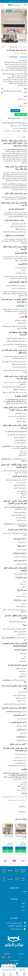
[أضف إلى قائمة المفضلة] (17, 825)
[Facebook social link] (21, 131)
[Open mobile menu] (1, 5)
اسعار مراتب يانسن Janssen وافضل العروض (14, 796)
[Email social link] (18, 131)
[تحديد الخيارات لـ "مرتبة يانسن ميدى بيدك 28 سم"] (20, 848)
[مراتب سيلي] (5, 861)
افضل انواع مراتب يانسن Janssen (16, 800)
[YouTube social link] (11, 964)
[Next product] (2, 47)
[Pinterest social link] (16, 131)
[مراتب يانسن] (22, 861)
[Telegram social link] (7, 131)
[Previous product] (5, 47)
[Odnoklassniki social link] (12, 131)
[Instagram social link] (14, 964)
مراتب (20, 46)
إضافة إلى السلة (15, 110)
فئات (24, 891)
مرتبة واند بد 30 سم (8, 836)
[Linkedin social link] (14, 131)
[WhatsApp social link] (10, 131)
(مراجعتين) (17, 53)
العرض (25, 103)
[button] (14, 114)
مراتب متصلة (6, 838)
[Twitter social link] (20, 131)
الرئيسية (25, 46)
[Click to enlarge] (24, 31)
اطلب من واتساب (20, 114)
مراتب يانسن (16, 128)
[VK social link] (9, 131)
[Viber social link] (5, 131)
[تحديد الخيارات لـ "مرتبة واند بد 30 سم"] (7, 848)
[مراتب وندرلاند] (14, 861)
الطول (25, 96)
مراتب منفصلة (14, 46)
